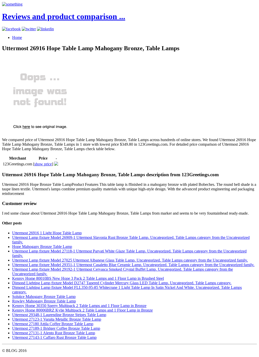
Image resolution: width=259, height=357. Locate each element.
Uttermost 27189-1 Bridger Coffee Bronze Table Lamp (56, 328)
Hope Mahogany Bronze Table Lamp (42, 246)
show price (43, 164)
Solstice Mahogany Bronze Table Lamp (44, 296)
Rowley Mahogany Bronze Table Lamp (44, 301)
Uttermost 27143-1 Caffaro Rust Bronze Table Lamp (54, 337)
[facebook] (11, 29)
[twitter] (29, 29)
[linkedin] (45, 29)
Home (17, 37)
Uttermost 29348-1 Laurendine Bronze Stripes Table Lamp (59, 315)
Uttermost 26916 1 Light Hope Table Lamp (47, 233)
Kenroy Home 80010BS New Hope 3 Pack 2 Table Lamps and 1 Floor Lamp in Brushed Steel (88, 278)
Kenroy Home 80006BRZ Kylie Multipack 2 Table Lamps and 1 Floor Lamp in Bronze (82, 310)
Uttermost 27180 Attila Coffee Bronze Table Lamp (52, 324)
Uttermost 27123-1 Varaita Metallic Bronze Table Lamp (56, 319)
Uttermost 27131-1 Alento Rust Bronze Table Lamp (53, 333)
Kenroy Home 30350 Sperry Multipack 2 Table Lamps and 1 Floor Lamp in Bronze (79, 305)
